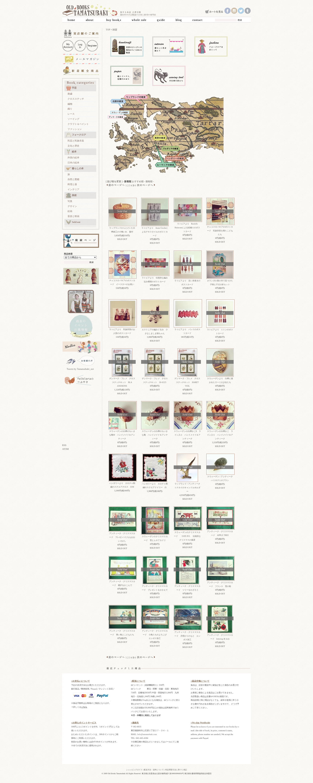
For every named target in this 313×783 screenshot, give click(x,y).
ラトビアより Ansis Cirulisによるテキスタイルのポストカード (154, 232)
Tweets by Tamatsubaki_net (80, 369)
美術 (74, 195)
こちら (84, 707)
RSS (64, 445)
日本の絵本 (73, 162)
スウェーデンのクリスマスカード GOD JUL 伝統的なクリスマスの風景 (187, 536)
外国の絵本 (73, 157)
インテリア (73, 189)
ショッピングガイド (134, 770)
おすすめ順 (138, 181)
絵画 (70, 211)
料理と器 (72, 184)
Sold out (76, 222)
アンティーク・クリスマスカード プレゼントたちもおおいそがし (122, 537)
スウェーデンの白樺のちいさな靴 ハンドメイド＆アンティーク (155, 435)
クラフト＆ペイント (78, 124)
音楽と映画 (73, 216)
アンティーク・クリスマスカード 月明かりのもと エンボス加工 (187, 636)
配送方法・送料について (154, 770)
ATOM (65, 449)
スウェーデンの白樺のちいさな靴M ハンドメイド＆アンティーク (122, 435)
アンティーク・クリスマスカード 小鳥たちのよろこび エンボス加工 (155, 635)
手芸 (74, 87)
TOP (108, 29)
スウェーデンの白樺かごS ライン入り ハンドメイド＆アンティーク (187, 435)
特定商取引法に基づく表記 (176, 770)
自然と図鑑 (73, 179)
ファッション (75, 129)
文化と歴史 (73, 145)
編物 (70, 104)
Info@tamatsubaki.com (147, 734)
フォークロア (79, 134)
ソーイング (73, 119)
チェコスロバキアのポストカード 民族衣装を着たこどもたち (220, 231)
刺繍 (70, 93)
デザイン (72, 206)
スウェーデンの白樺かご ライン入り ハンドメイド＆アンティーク (220, 435)
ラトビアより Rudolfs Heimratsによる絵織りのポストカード (187, 227)
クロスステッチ (76, 98)
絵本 (74, 151)
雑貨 (114, 29)
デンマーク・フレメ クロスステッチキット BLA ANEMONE (122, 382)
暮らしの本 (78, 168)
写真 (70, 201)
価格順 (149, 181)
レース (71, 114)
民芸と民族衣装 (76, 140)
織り (70, 108)
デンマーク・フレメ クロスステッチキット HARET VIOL (187, 382)
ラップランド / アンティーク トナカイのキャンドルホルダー (189, 487)
